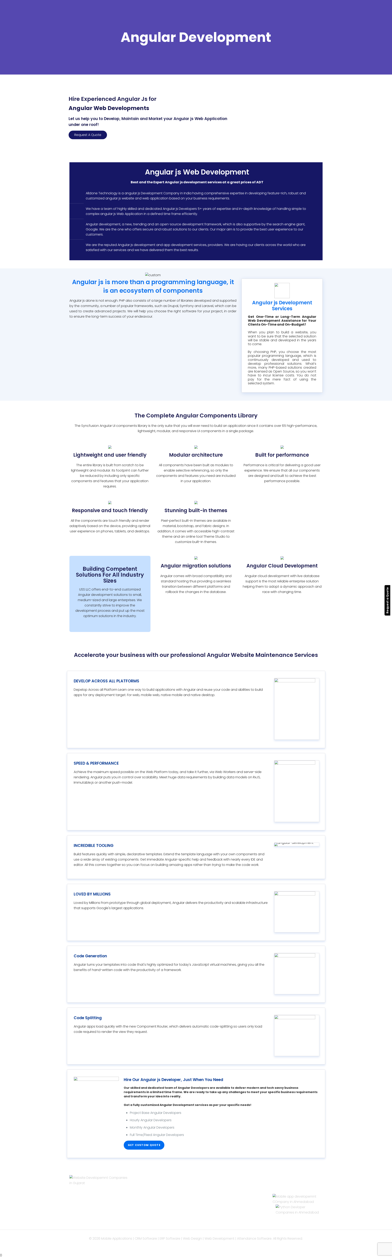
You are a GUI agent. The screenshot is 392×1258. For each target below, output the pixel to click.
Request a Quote (387, 600)
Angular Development (225, 1204)
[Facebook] (196, 1246)
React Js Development (226, 1210)
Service (149, 1183)
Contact (150, 1204)
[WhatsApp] (190, 1246)
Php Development (222, 1183)
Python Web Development (229, 1220)
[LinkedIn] (201, 1246)
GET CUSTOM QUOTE (144, 1145)
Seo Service (152, 1199)
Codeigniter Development (228, 1199)
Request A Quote (87, 134)
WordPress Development (227, 1189)
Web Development (158, 1189)
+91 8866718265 (285, 1191)
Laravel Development (225, 1194)
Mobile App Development (163, 1194)
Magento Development (226, 1215)
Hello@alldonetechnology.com (295, 1183)
